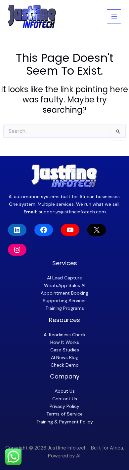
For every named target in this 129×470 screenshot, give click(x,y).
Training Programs (64, 308)
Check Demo (65, 365)
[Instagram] (17, 250)
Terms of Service (64, 414)
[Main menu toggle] (114, 16)
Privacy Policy (64, 406)
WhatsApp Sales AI (64, 285)
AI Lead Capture (64, 278)
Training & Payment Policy (64, 422)
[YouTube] (70, 230)
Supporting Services (65, 301)
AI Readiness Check (65, 335)
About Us (65, 391)
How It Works (64, 342)
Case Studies (64, 350)
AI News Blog (64, 357)
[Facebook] (43, 230)
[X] (96, 230)
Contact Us (64, 399)
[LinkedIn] (17, 230)
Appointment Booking (64, 293)
